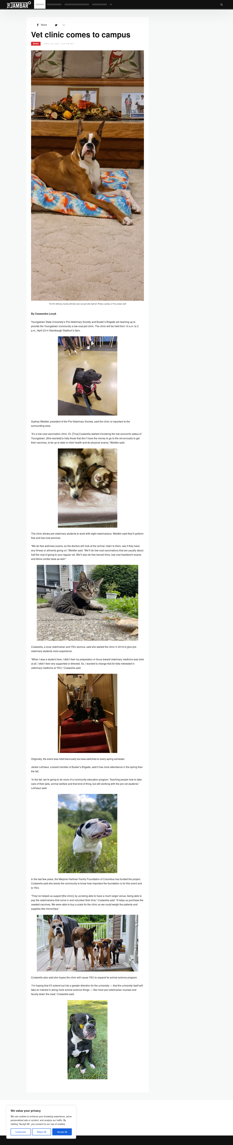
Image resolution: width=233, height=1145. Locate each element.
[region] (41, 1122)
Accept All (62, 1131)
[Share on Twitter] (56, 25)
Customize (20, 1131)
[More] (64, 25)
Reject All (41, 1131)
